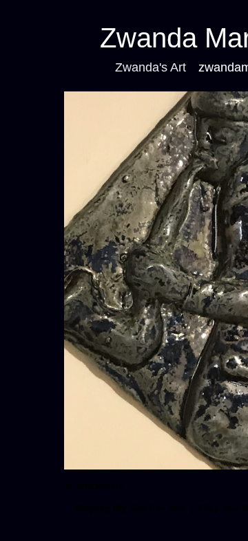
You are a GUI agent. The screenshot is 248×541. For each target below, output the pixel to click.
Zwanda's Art (150, 67)
